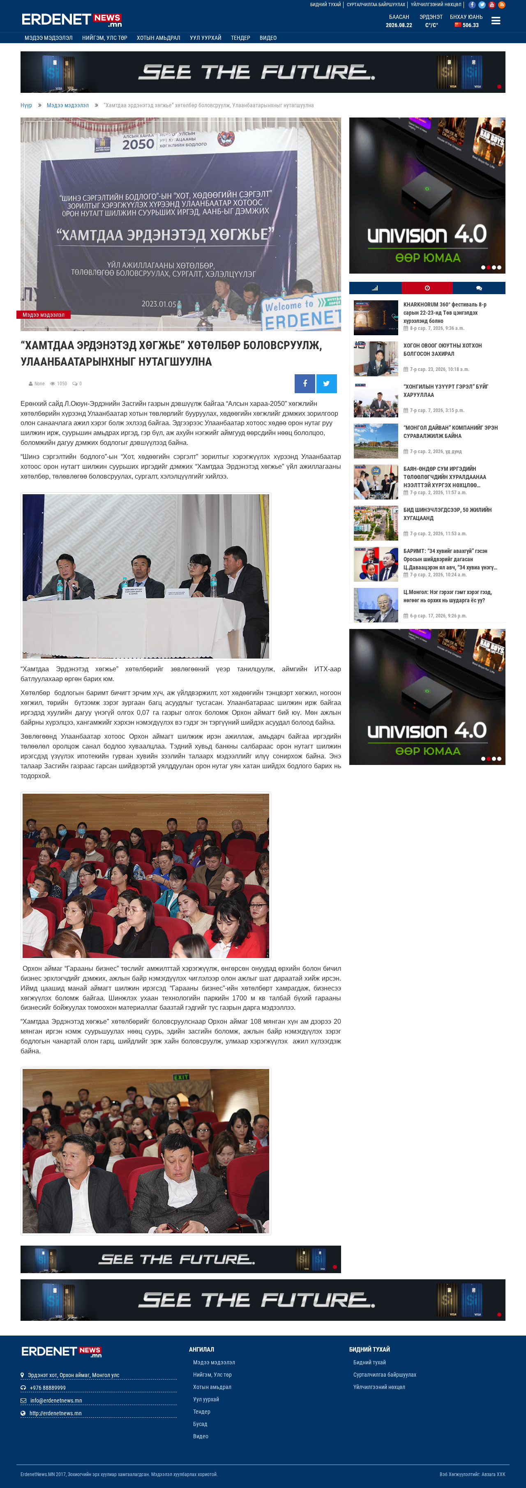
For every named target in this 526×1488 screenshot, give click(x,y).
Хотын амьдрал (158, 38)
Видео (268, 38)
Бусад (200, 1424)
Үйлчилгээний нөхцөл (436, 4)
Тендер (240, 38)
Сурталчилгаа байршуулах (376, 4)
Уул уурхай (205, 38)
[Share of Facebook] (305, 384)
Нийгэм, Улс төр (104, 38)
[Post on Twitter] (326, 384)
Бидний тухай (325, 4)
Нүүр (26, 105)
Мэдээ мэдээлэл (49, 38)
